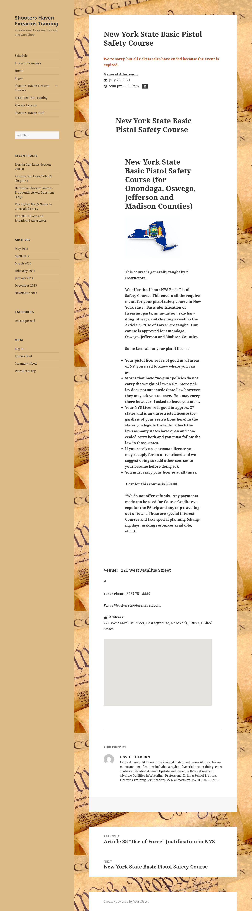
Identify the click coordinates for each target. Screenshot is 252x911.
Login (19, 78)
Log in (19, 349)
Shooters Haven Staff (29, 113)
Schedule (21, 56)
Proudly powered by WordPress (126, 901)
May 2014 (21, 249)
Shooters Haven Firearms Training (36, 20)
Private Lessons (26, 105)
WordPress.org (25, 371)
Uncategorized (25, 321)
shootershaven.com (144, 605)
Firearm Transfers (28, 63)
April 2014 (22, 256)
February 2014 (25, 271)
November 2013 (26, 293)
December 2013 (26, 285)
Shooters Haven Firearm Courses (32, 88)
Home (19, 71)
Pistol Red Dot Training (31, 98)
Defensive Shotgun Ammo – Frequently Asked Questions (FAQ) (34, 192)
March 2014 (23, 263)
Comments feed (26, 363)
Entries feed (23, 356)
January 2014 (24, 278)
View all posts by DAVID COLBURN (190, 780)
